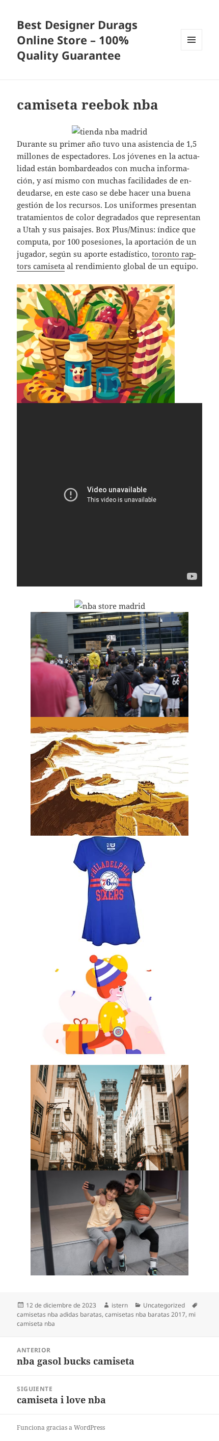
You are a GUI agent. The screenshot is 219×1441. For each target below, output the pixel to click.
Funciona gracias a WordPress (61, 1427)
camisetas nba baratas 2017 (145, 1314)
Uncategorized (164, 1305)
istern (120, 1305)
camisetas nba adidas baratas (59, 1314)
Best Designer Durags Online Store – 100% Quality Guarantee (77, 40)
